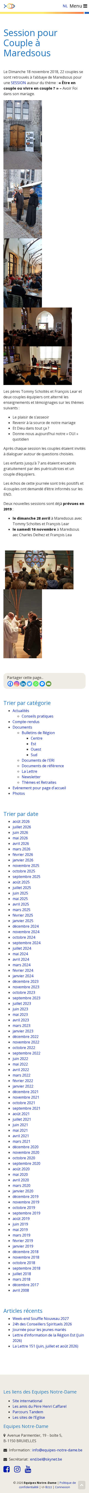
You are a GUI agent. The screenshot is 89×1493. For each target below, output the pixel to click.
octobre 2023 (24, 992)
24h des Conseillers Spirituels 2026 (42, 1324)
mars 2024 (21, 964)
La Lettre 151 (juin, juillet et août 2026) (45, 1346)
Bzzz (48, 1487)
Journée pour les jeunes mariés (39, 1329)
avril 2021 (21, 1135)
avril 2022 (21, 1069)
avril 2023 (21, 1020)
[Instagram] (16, 684)
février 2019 (23, 1240)
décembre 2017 (26, 1284)
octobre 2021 (24, 1102)
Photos (19, 793)
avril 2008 (21, 1290)
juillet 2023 (22, 1003)
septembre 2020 (26, 1163)
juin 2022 (20, 1058)
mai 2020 (20, 1174)
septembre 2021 (26, 1108)
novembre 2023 (26, 986)
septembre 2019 (26, 1213)
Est (33, 743)
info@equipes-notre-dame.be (57, 1450)
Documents (22, 727)
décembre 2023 (26, 981)
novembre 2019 (26, 1202)
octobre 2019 (24, 1207)
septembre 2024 (26, 942)
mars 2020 (21, 1185)
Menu (76, 6)
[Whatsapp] (36, 684)
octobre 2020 (24, 1157)
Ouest (36, 749)
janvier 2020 (23, 1191)
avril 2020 (21, 1179)
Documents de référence (43, 765)
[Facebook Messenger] (42, 684)
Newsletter (31, 776)
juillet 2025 (22, 887)
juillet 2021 (22, 1119)
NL (65, 6)
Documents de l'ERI (38, 760)
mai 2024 (20, 953)
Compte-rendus (26, 721)
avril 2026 (21, 843)
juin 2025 (20, 893)
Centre (36, 738)
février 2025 (23, 915)
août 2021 (21, 1113)
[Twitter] (29, 684)
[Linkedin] (23, 684)
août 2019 (21, 1218)
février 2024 (23, 970)
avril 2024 (21, 959)
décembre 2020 (26, 1146)
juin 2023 (20, 1008)
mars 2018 (21, 1279)
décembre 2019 (26, 1196)
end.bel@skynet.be (46, 1459)
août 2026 (21, 821)
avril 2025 (21, 904)
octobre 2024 (24, 937)
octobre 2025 (24, 871)
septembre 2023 (26, 997)
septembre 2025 (26, 876)
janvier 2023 (23, 1031)
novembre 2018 (26, 1257)
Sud (34, 754)
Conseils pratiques (37, 716)
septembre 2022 (26, 1053)
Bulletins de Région (38, 732)
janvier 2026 (23, 860)
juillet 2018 (22, 1273)
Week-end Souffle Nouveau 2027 (41, 1318)
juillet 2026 (22, 826)
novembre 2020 (26, 1152)
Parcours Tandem (28, 1411)
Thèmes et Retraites (39, 782)
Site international (27, 1400)
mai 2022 (20, 1064)
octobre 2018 (24, 1262)
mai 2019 (20, 1229)
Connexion (62, 1487)
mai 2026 (20, 838)
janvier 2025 (23, 920)
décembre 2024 (26, 926)
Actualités (21, 710)
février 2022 (23, 1080)
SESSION (18, 82)
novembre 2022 (26, 1042)
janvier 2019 (23, 1246)
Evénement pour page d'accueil (39, 787)
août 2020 (21, 1168)
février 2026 (23, 854)
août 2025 (21, 882)
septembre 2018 (26, 1268)
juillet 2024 (22, 948)
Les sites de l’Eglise (29, 1417)
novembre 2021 (26, 1097)
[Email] (48, 684)
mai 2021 (20, 1130)
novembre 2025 (26, 865)
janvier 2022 (23, 1086)
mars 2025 (21, 909)
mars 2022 (21, 1075)
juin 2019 (20, 1224)
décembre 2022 (26, 1036)
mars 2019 (21, 1235)
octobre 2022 (24, 1047)
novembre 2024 (26, 931)
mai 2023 (20, 1014)
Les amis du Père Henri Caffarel (39, 1406)
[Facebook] (10, 684)
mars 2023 (21, 1025)
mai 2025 (20, 898)
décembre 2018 (26, 1251)
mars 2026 (21, 849)
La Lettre (29, 771)
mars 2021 (21, 1141)
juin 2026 (20, 832)
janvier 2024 (23, 975)
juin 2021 (20, 1124)
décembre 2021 (26, 1091)
